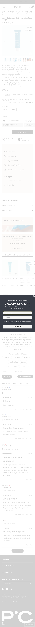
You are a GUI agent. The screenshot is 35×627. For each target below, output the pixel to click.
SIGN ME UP (17, 327)
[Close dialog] (33, 296)
